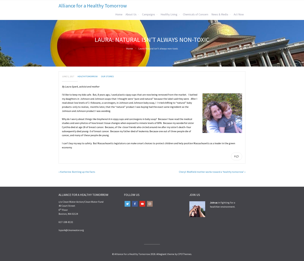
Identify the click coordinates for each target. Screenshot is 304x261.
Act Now (239, 14)
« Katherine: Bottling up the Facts (77, 171)
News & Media (219, 14)
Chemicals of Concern (195, 14)
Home (118, 14)
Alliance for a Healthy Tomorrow (93, 6)
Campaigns (148, 14)
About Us (131, 14)
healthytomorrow (88, 76)
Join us (214, 202)
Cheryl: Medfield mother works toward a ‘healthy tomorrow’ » (212, 171)
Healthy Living (169, 14)
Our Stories (107, 76)
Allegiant (161, 254)
